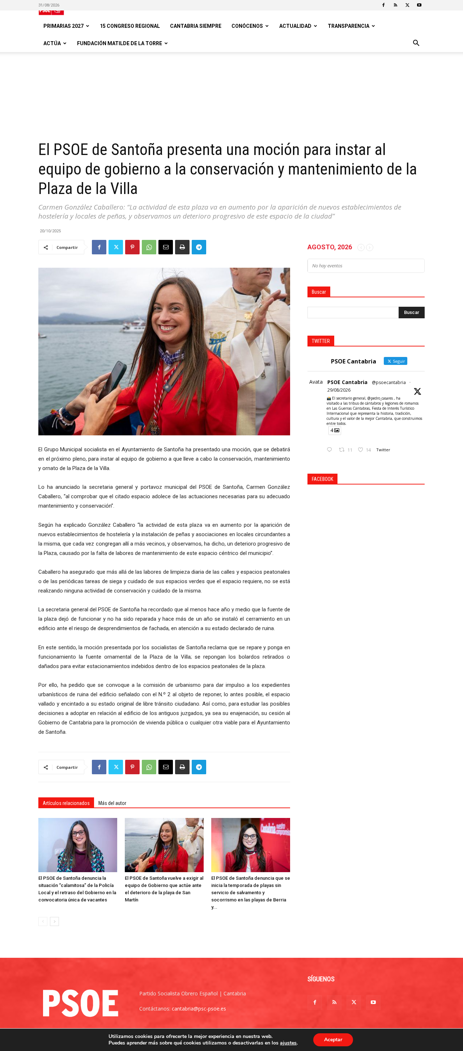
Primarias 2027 (63, 26)
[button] (416, 43)
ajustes (288, 1043)
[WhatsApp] (149, 247)
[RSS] (395, 5)
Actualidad (295, 26)
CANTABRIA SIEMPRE (195, 26)
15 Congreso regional (130, 26)
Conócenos (247, 26)
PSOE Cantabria (347, 382)
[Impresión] (182, 247)
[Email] (165, 247)
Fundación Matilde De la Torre (119, 43)
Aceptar (333, 1039)
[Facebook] (383, 5)
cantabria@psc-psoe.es (199, 1008)
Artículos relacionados (66, 803)
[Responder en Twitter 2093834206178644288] (331, 450)
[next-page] (54, 921)
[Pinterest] (132, 247)
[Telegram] (199, 247)
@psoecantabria (389, 382)
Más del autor (112, 803)
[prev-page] (42, 921)
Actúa (52, 43)
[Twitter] (407, 5)
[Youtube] (419, 5)
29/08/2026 (339, 390)
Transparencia (348, 26)
